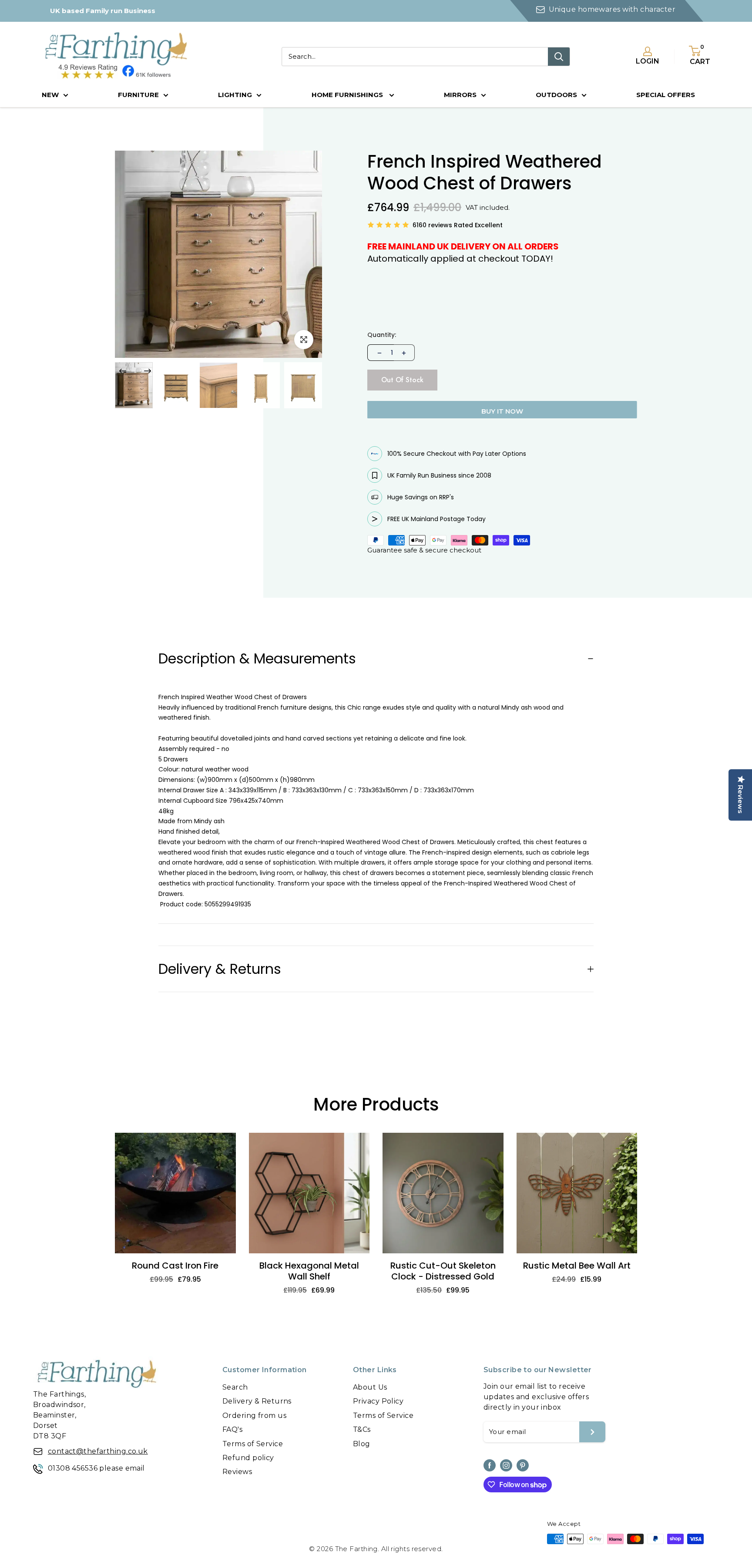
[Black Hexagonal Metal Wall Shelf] (309, 1193)
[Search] (559, 56)
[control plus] (404, 352)
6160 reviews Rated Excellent (458, 225)
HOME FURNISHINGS (348, 95)
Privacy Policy (378, 1401)
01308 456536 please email (96, 1468)
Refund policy (248, 1458)
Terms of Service (252, 1444)
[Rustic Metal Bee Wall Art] (577, 1193)
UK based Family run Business (102, 11)
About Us (370, 1387)
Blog (361, 1444)
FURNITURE (138, 95)
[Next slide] (147, 371)
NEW (50, 95)
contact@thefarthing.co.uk (98, 1451)
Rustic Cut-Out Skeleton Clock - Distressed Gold (443, 1271)
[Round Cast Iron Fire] (175, 1193)
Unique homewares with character (611, 9)
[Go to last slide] (123, 371)
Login (647, 61)
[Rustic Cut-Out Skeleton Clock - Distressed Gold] (443, 1193)
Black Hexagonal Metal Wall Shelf (309, 1271)
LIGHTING (235, 95)
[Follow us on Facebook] (489, 1465)
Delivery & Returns (257, 1401)
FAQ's (232, 1429)
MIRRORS (460, 95)
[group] (134, 385)
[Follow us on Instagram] (506, 1465)
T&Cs (362, 1429)
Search (235, 1387)
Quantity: (381, 335)
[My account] (647, 51)
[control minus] (378, 352)
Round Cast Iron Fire (175, 1265)
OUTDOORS (556, 95)
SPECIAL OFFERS (665, 95)
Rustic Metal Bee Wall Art (577, 1265)
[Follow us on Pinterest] (523, 1465)
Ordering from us (254, 1415)
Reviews (237, 1472)
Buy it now (502, 411)
